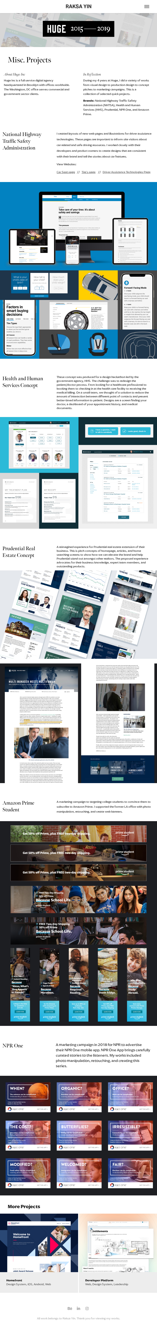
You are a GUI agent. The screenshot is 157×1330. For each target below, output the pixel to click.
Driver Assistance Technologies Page (126, 172)
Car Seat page (66, 172)
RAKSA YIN (79, 6)
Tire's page (88, 172)
